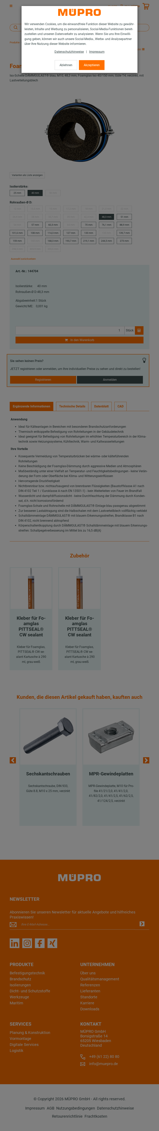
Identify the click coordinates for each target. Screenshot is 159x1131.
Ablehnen (66, 65)
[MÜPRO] (79, 12)
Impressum (97, 52)
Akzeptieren (92, 65)
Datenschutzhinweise (69, 52)
